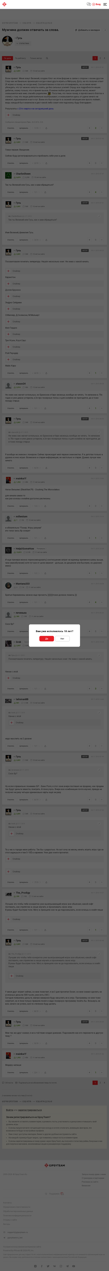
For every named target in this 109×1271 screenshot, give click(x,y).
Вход (98, 4)
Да (46, 638)
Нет (62, 638)
